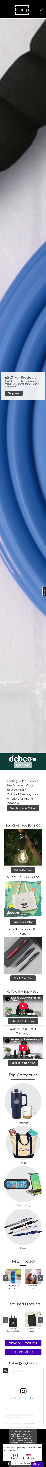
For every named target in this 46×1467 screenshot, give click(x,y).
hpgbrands (16, 1423)
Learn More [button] (23, 764)
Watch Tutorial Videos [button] (23, 808)
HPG (7, 1423)
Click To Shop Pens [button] (23, 978)
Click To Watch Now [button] (23, 1021)
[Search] (41, 10)
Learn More (23, 1352)
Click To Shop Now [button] (23, 870)
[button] (12, 393)
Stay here (15, 1458)
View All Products (23, 1343)
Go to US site (28, 1458)
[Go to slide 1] (5, 1278)
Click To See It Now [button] (23, 922)
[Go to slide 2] (40, 1278)
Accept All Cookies (23, 1463)
